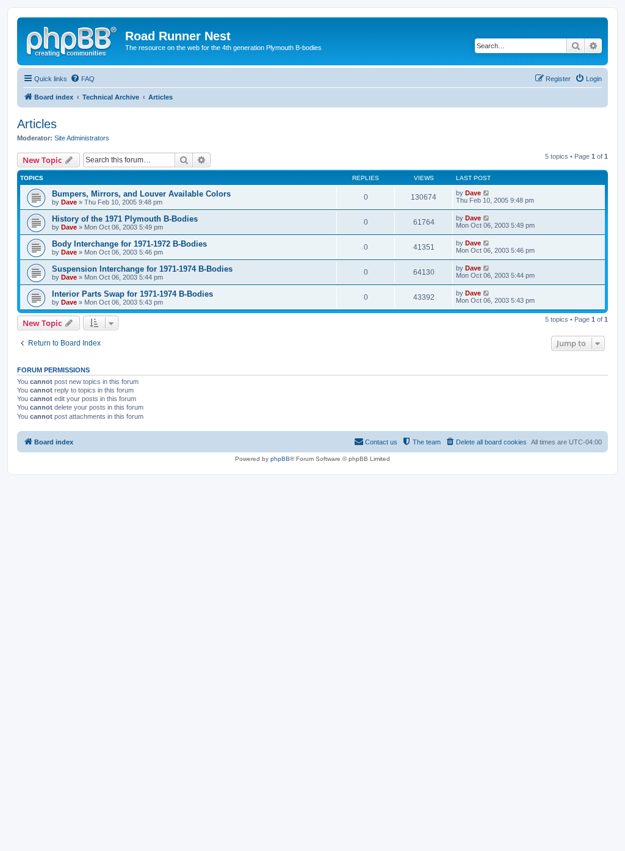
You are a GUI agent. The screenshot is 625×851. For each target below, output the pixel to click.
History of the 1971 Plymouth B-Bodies (125, 218)
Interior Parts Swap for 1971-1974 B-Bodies (132, 294)
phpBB (280, 458)
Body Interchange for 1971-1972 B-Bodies (129, 243)
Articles (37, 124)
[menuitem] (82, 78)
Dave (69, 202)
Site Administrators (81, 138)
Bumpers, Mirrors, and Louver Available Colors (141, 193)
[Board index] (72, 39)
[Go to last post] (487, 193)
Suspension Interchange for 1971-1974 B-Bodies (142, 268)
